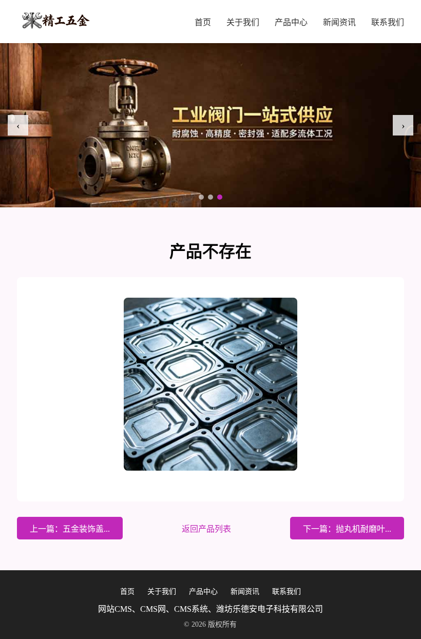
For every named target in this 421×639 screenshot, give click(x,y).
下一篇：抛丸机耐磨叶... (347, 529)
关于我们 (242, 22)
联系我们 (387, 22)
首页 (203, 22)
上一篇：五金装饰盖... (70, 529)
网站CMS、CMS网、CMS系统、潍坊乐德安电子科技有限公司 (210, 609)
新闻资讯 (339, 22)
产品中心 (291, 22)
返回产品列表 (206, 529)
